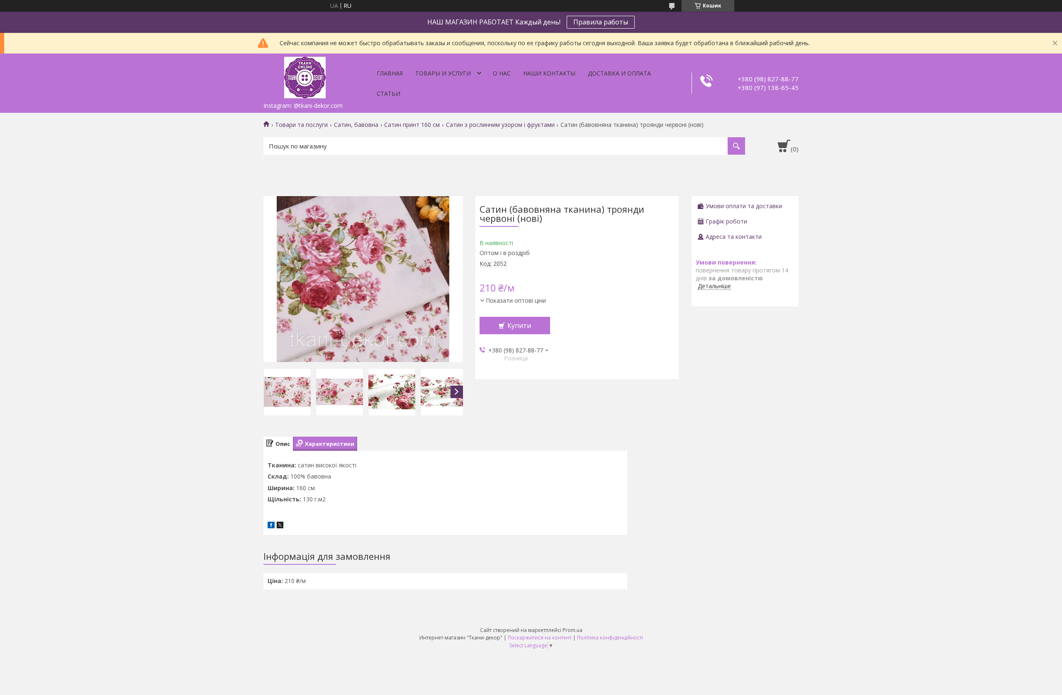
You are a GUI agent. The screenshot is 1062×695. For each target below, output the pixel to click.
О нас (502, 73)
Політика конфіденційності (610, 637)
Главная (390, 73)
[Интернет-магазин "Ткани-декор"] (304, 75)
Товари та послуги (301, 125)
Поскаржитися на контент (540, 637)
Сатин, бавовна (356, 125)
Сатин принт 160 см (412, 125)
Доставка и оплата (619, 73)
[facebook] (271, 526)
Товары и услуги (443, 73)
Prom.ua (572, 630)
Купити (519, 325)
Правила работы (600, 22)
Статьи (388, 93)
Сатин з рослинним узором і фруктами (500, 125)
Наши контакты (549, 73)
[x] (280, 526)
